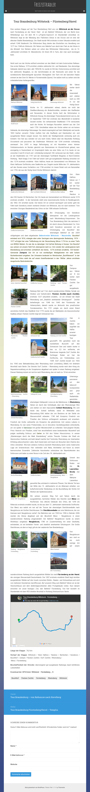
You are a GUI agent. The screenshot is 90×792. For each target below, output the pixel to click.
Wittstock (63, 678)
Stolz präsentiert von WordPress (34, 787)
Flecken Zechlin (27, 678)
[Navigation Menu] (84, 11)
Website (13, 764)
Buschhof (15, 678)
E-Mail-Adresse (17, 755)
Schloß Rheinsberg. (64, 408)
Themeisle (61, 787)
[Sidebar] (6, 11)
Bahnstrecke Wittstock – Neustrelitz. (55, 236)
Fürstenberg (40, 678)
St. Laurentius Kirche (75, 469)
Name (13, 746)
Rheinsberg (52, 678)
